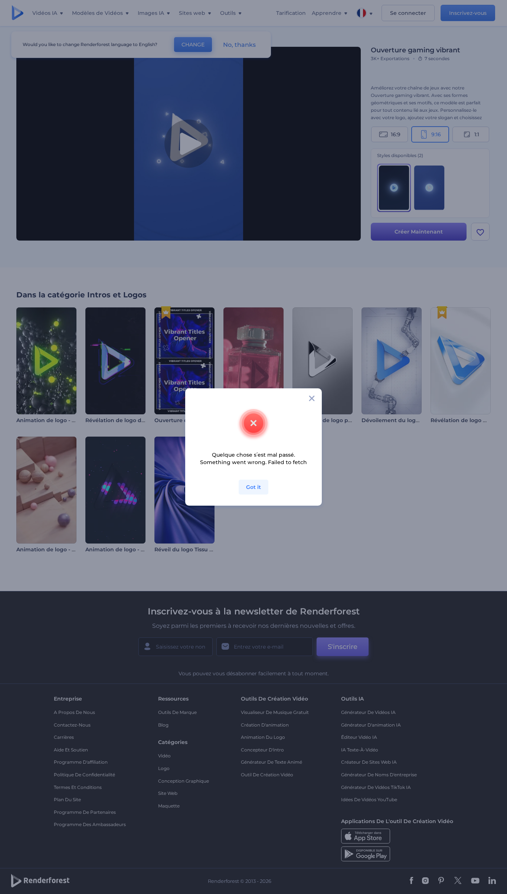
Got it (253, 487)
